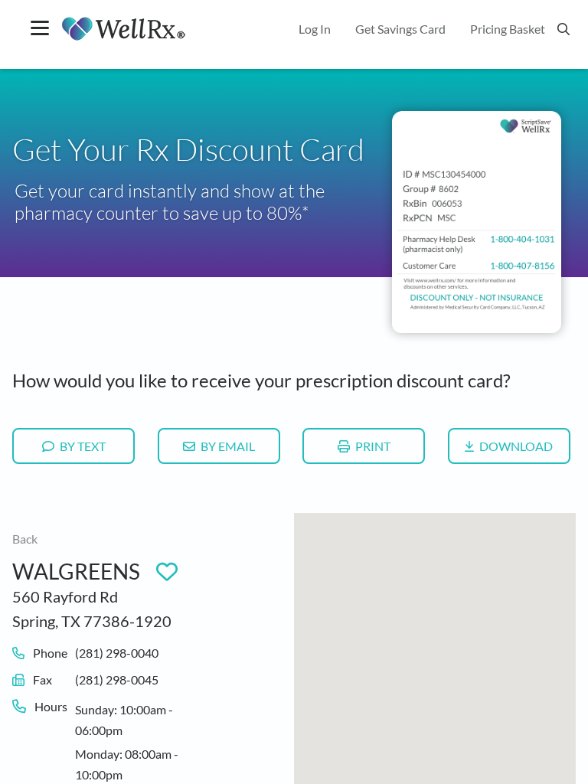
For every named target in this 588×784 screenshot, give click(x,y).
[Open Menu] (39, 29)
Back (25, 538)
